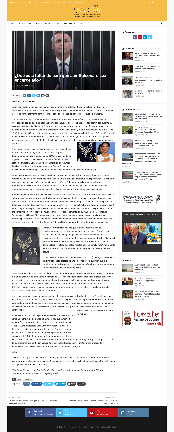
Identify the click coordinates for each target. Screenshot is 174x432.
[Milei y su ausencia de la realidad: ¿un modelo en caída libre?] (127, 56)
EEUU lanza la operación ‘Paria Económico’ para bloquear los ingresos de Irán (147, 293)
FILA (85, 2)
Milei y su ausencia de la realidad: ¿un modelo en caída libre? (147, 55)
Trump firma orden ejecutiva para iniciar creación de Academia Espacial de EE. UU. (147, 129)
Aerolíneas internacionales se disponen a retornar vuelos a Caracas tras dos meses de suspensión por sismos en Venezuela (141, 158)
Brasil (19, 379)
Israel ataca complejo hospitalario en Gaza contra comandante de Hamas (146, 143)
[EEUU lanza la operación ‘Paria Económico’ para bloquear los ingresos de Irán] (127, 294)
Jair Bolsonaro (28, 379)
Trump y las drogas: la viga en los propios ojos (141, 214)
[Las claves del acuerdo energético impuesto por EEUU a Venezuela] (127, 80)
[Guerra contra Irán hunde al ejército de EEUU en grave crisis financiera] (127, 268)
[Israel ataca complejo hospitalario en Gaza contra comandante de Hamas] (127, 143)
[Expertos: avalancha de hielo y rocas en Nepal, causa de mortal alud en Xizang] (127, 117)
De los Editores (46, 2)
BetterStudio (112, 427)
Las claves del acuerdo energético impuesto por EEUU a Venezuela (148, 79)
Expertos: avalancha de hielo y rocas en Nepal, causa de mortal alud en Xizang (148, 116)
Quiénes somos (60, 2)
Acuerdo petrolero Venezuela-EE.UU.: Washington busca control (147, 280)
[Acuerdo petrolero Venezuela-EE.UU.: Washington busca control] (127, 281)
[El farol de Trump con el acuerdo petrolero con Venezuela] (127, 69)
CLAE (69, 2)
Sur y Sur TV (77, 2)
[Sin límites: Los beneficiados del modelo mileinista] (127, 94)
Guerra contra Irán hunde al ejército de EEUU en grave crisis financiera (148, 267)
